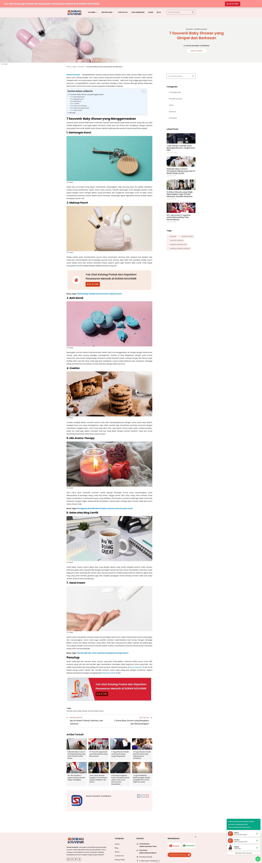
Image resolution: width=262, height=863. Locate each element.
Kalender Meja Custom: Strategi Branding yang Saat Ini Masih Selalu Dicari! (77, 749)
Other (171, 105)
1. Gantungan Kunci (78, 97)
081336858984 (144, 844)
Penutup (72, 113)
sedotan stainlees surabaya (180, 248)
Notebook (173, 118)
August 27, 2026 (172, 152)
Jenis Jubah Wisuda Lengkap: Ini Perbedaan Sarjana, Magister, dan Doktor (98, 774)
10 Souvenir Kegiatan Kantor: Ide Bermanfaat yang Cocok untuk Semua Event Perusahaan (120, 774)
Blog (116, 848)
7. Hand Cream (77, 110)
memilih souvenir (200, 29)
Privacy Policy (120, 860)
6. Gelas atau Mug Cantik (80, 108)
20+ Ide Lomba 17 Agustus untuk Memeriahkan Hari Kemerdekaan (178, 217)
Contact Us (119, 856)
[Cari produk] (192, 12)
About (117, 852)
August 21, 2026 (171, 175)
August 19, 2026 (171, 199)
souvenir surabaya (176, 240)
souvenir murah (187, 236)
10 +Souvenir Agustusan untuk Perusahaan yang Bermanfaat (98, 749)
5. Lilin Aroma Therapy (79, 106)
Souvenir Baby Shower (96, 711)
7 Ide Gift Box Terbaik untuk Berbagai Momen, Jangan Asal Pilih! (181, 147)
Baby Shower (82, 711)
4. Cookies (75, 104)
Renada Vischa (72, 711)
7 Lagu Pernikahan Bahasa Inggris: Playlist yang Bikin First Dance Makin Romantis (142, 774)
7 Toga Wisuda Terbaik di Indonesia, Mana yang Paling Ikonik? (120, 749)
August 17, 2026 (171, 222)
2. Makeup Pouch (78, 99)
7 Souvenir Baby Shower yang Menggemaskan (86, 94)
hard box (172, 111)
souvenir (173, 236)
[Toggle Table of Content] (142, 91)
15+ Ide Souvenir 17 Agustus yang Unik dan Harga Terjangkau (77, 774)
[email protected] (145, 857)
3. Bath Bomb (76, 101)
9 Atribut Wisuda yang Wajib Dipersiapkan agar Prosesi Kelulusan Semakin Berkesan (180, 194)
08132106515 (143, 850)
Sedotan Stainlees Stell (178, 244)
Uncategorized (175, 92)
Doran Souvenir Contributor (197, 45)
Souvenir (189, 29)
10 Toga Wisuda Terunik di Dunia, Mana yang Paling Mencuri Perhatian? (142, 749)
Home (117, 844)
